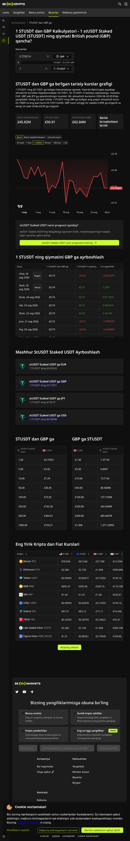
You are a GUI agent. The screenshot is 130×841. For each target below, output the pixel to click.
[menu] (4, 30)
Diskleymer (68, 835)
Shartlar (44, 835)
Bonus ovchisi (37, 12)
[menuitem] (4, 20)
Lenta (6, 12)
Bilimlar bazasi (80, 771)
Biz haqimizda (45, 766)
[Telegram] (32, 692)
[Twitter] (17, 692)
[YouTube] (24, 692)
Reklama (42, 800)
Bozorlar (53, 12)
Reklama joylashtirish (74, 12)
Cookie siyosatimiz (28, 822)
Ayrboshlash (19, 22)
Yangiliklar (19, 12)
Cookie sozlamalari (88, 835)
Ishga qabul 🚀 (45, 771)
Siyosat (56, 835)
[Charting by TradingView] (20, 206)
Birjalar (76, 782)
